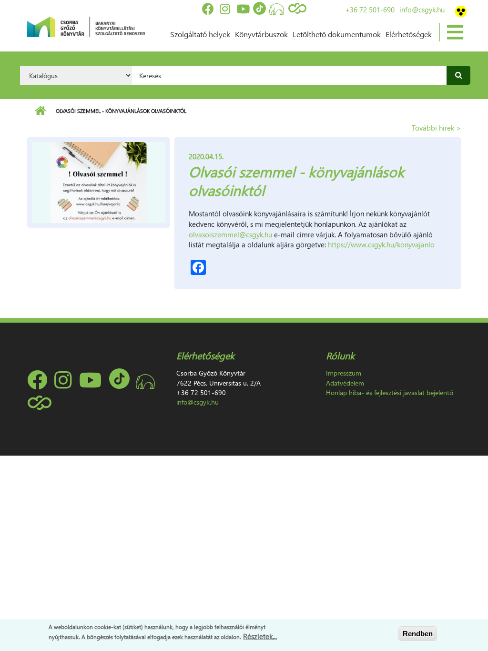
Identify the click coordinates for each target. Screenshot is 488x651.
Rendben (418, 634)
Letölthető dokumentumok (337, 34)
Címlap (40, 111)
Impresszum (343, 372)
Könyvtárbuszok (261, 34)
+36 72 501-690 (370, 9)
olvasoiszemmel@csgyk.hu (230, 234)
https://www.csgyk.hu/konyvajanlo (381, 244)
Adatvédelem (345, 382)
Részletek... (260, 636)
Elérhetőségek (409, 34)
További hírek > (436, 127)
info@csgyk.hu (422, 9)
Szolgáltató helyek (200, 34)
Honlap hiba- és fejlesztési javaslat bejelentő (389, 392)
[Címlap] (86, 26)
